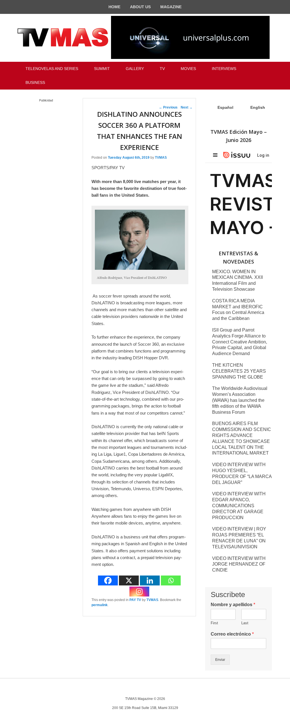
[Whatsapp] (171, 580)
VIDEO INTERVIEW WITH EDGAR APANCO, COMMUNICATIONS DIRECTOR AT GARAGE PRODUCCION (239, 505)
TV (162, 68)
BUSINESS (35, 82)
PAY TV (135, 600)
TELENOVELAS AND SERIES (51, 68)
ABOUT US (140, 7)
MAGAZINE (171, 7)
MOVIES (188, 68)
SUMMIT (102, 68)
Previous (168, 107)
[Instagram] (139, 591)
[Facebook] (108, 580)
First (214, 623)
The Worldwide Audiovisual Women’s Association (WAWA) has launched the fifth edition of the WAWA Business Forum (239, 400)
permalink (99, 605)
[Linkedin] (150, 580)
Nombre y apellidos (233, 604)
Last (244, 623)
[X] (129, 580)
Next (187, 107)
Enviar (220, 660)
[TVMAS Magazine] (63, 37)
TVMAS (161, 158)
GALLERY (135, 68)
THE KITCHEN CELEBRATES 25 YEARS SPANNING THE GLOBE (239, 371)
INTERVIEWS (224, 68)
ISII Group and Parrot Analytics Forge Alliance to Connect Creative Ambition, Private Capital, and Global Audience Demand (239, 342)
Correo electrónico (232, 634)
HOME (114, 7)
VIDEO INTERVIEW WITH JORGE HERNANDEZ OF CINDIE (239, 564)
